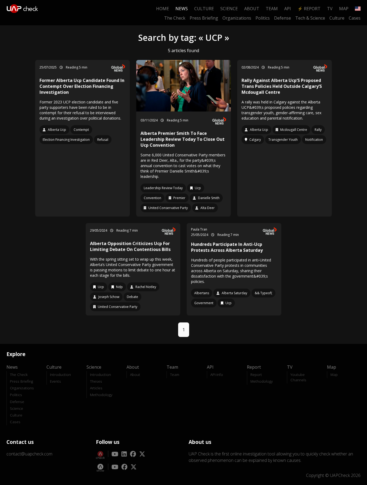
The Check (174, 18)
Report (256, 374)
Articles (96, 387)
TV (330, 9)
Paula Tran (199, 229)
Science (229, 9)
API (287, 9)
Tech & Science (310, 18)
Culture (204, 9)
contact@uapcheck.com (29, 454)
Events (55, 381)
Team (272, 9)
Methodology (101, 394)
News (181, 9)
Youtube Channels (298, 377)
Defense (282, 18)
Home (162, 9)
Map (343, 9)
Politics (263, 18)
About (251, 9)
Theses (96, 381)
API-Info (216, 374)
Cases (355, 18)
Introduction (60, 374)
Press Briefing (204, 18)
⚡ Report (309, 9)
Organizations (236, 18)
